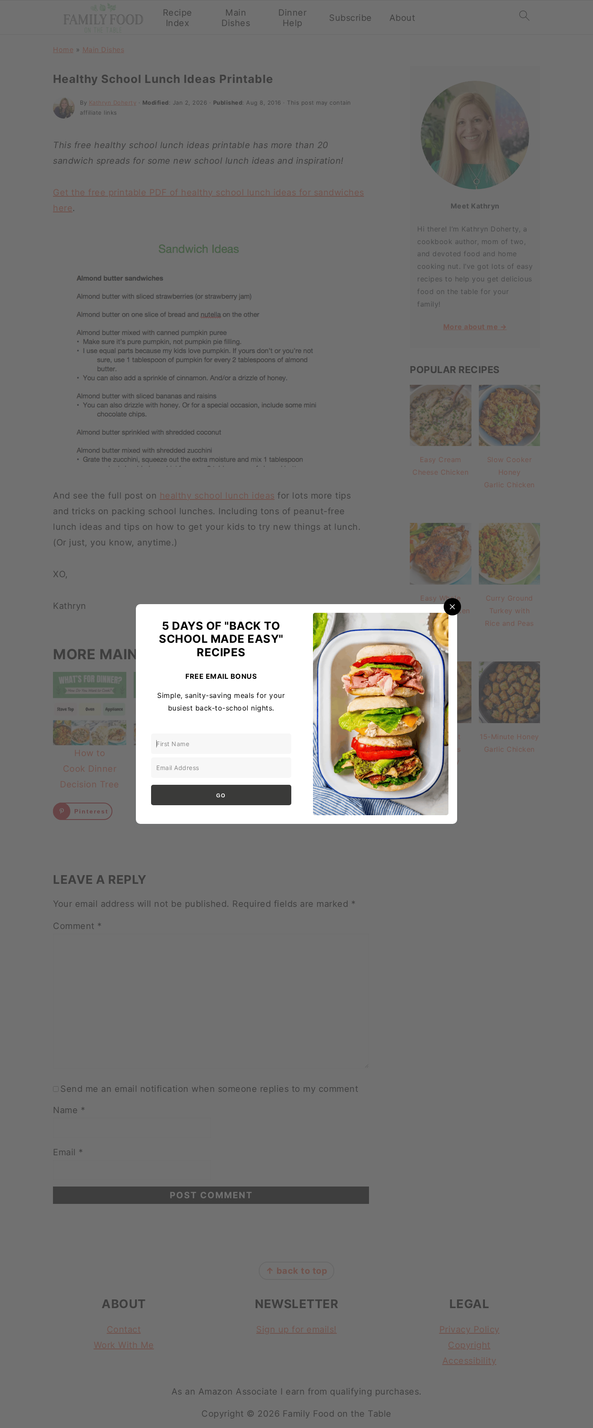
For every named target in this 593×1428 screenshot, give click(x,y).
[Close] (452, 606)
